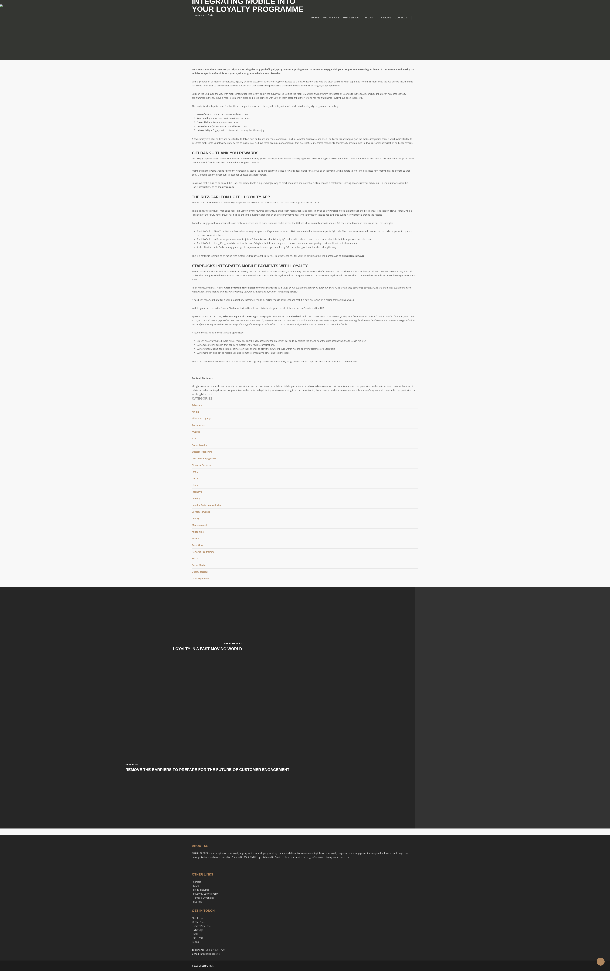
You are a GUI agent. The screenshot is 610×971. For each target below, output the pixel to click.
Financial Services (201, 465)
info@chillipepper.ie (210, 953)
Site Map (197, 901)
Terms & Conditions (203, 897)
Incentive (197, 491)
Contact (401, 17)
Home (315, 17)
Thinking (385, 17)
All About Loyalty (201, 418)
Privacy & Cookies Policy (205, 893)
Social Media (199, 565)
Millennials (198, 531)
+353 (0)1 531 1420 (215, 949)
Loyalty (196, 498)
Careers (197, 881)
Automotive (198, 425)
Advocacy (197, 405)
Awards (196, 431)
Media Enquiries (201, 889)
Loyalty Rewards (201, 511)
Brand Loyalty (199, 445)
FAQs (196, 885)
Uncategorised (200, 571)
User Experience (200, 578)
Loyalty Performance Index (206, 505)
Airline (195, 411)
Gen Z (195, 478)
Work (369, 17)
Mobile (195, 538)
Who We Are (330, 17)
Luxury (196, 518)
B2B (194, 438)
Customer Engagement (204, 458)
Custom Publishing (202, 451)
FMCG (195, 471)
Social (195, 558)
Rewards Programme (203, 551)
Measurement (199, 525)
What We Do (351, 17)
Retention (197, 545)
